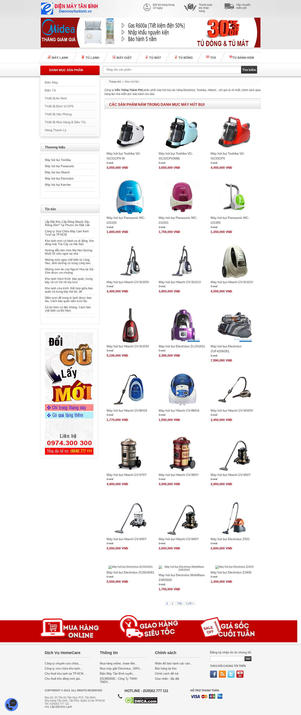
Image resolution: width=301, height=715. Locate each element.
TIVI (212, 57)
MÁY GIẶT (124, 57)
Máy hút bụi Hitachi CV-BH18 (127, 410)
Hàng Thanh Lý (55, 130)
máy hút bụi (164, 90)
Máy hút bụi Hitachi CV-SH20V (232, 410)
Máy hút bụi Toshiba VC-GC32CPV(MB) (176, 156)
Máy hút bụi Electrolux (59, 178)
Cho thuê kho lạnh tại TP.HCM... (65, 673)
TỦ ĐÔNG (185, 57)
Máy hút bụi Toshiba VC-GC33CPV (228, 156)
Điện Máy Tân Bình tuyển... (117, 673)
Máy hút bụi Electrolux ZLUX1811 (182, 346)
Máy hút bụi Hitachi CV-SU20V (128, 282)
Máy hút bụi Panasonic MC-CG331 (178, 220)
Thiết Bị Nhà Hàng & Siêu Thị (65, 122)
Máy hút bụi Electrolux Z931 (230, 539)
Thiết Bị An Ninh (56, 98)
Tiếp (179, 603)
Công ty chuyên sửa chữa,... (63, 663)
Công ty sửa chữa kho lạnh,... (64, 668)
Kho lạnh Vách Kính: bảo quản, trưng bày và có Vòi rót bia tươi (69, 280)
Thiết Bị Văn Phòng (58, 114)
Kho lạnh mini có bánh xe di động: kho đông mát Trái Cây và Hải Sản (69, 242)
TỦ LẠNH (92, 57)
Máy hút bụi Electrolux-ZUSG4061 (130, 572)
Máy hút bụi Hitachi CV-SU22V (232, 282)
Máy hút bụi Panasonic (59, 166)
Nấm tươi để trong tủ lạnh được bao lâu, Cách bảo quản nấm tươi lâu (68, 299)
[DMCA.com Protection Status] (140, 702)
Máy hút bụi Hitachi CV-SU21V (180, 282)
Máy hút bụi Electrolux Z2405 (231, 572)
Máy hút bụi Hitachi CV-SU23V (128, 346)
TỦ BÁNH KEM (243, 57)
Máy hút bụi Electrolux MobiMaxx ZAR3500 (182, 577)
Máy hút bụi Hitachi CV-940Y (179, 539)
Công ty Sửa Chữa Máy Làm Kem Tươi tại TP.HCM (67, 233)
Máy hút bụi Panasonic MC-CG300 (230, 220)
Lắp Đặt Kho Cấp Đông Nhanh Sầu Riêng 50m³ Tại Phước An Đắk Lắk (67, 223)
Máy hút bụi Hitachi (57, 172)
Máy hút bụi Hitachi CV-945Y (127, 539)
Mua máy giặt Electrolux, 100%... (121, 668)
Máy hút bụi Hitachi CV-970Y (127, 475)
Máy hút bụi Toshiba (58, 160)
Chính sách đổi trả (166, 673)
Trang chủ (115, 81)
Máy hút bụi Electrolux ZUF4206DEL (226, 348)
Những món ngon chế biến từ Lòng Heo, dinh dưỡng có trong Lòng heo (67, 261)
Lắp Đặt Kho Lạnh (61, 706)
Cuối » (190, 603)
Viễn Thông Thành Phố (129, 90)
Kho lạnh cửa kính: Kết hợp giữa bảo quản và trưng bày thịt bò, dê (69, 290)
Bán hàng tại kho (166, 668)
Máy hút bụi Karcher (58, 184)
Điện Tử (50, 90)
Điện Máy (51, 82)
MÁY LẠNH (59, 57)
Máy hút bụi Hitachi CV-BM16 (179, 410)
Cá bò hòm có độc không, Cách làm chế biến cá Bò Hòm (68, 309)
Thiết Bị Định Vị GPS (59, 106)
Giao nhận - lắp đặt (167, 678)
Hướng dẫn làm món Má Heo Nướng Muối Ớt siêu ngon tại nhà (68, 252)
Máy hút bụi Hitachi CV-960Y (179, 475)
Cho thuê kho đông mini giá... (63, 678)
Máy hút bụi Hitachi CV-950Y (231, 475)
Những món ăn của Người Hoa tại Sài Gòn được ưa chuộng (69, 271)
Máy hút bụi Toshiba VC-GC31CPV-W (124, 156)
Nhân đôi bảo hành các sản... (173, 663)
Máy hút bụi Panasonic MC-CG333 (126, 220)
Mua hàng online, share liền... (118, 663)
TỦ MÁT (154, 57)
